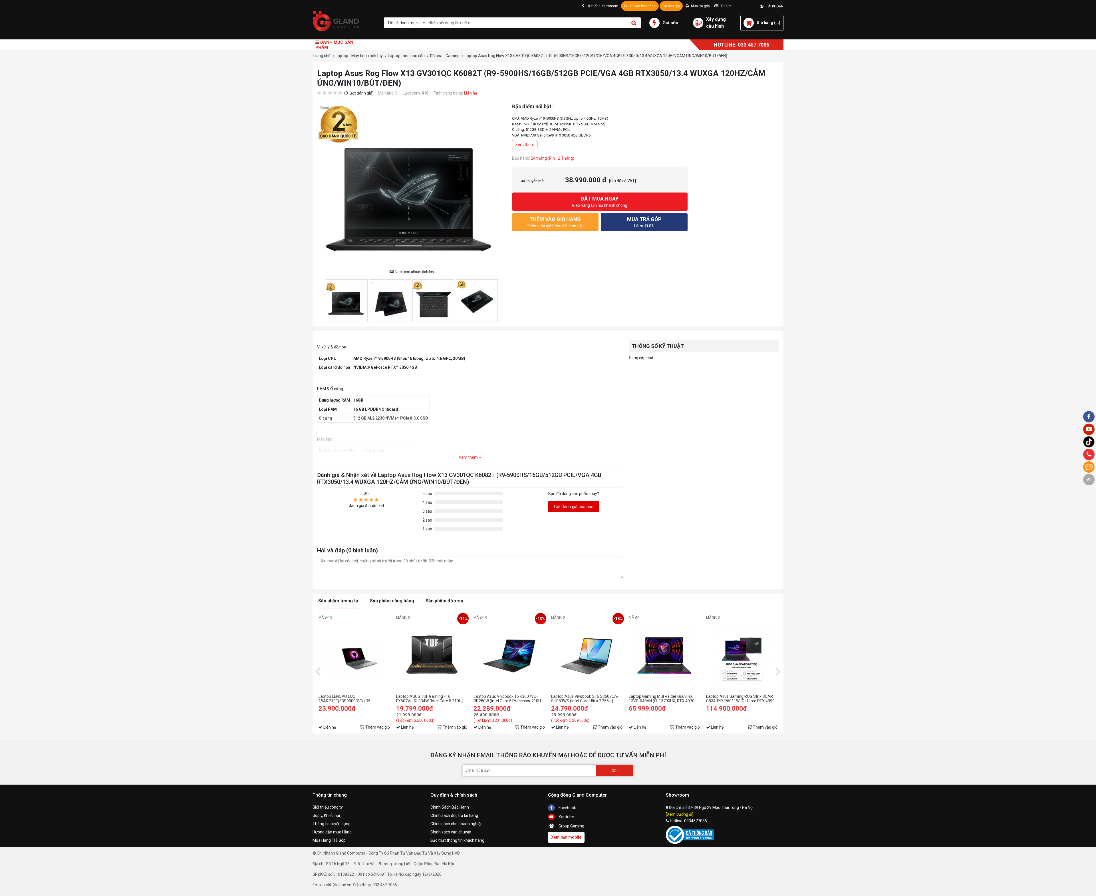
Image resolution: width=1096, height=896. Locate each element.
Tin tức (726, 6)
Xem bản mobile (566, 837)
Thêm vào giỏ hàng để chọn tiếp (555, 222)
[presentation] (318, 671)
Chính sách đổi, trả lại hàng (454, 815)
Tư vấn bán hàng (642, 6)
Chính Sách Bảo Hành (449, 807)
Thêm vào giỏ (377, 727)
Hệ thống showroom (602, 6)
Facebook (567, 807)
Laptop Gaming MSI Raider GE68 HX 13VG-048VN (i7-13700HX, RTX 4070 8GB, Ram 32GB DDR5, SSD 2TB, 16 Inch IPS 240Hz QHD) (661, 698)
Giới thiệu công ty (328, 807)
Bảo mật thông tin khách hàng (457, 840)
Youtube (566, 817)
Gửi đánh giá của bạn (573, 506)
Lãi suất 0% (644, 222)
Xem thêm (524, 144)
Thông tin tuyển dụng (331, 823)
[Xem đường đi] (679, 814)
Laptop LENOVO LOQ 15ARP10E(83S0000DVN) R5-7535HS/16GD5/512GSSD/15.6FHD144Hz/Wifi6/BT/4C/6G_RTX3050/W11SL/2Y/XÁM (354, 698)
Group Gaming (571, 826)
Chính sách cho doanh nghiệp (456, 823)
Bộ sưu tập (671, 6)
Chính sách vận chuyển (450, 832)
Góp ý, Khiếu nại (326, 815)
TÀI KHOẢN (773, 6)
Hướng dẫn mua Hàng (332, 832)
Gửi (615, 770)
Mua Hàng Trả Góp (329, 840)
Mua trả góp (700, 6)
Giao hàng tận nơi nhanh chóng (599, 202)
